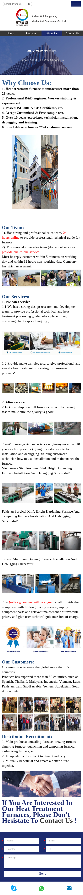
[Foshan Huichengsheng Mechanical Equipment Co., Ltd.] (41, 15)
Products (31, 33)
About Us (52, 33)
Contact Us (56, 820)
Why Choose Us (42, 51)
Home (10, 33)
